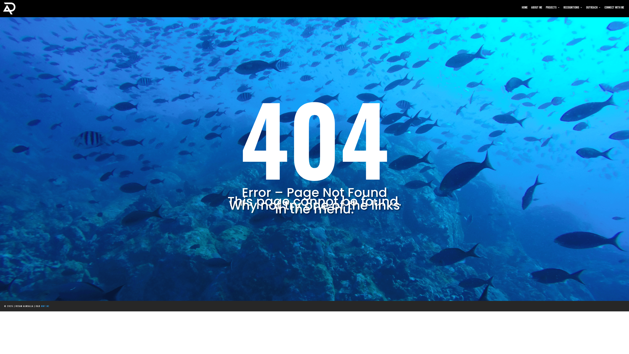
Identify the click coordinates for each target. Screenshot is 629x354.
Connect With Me (614, 7)
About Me (536, 7)
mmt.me (45, 306)
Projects (551, 7)
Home (525, 7)
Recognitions (571, 7)
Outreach (592, 7)
